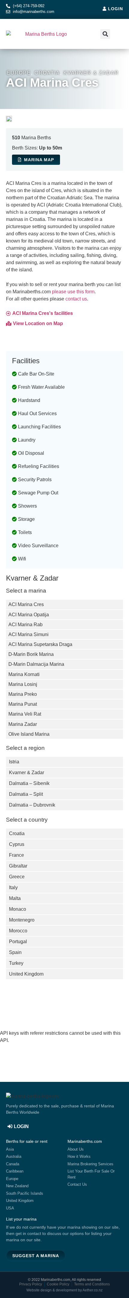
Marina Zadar (22, 724)
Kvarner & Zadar (91, 72)
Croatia (47, 72)
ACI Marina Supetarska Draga (40, 644)
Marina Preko (22, 694)
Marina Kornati (24, 674)
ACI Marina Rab (25, 624)
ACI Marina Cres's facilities (42, 313)
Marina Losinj (22, 684)
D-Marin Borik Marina (31, 654)
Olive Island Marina (29, 734)
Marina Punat (22, 704)
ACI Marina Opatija (28, 614)
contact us (76, 298)
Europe (19, 72)
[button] (117, 34)
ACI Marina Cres (26, 604)
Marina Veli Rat (24, 714)
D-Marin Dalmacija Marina (36, 664)
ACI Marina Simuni (28, 634)
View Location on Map (38, 323)
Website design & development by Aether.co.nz (64, 1290)
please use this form (73, 291)
